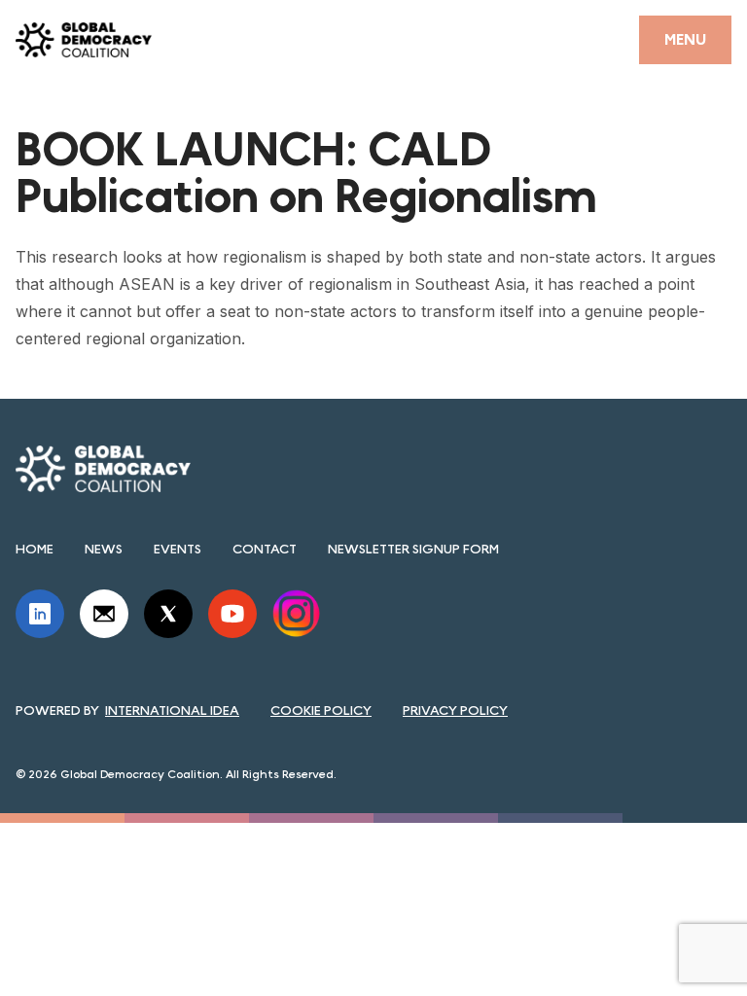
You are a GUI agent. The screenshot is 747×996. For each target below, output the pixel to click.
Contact (264, 548)
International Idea (172, 710)
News (104, 548)
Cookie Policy (321, 710)
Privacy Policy (455, 710)
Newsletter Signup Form (413, 548)
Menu (685, 39)
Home (34, 548)
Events (177, 548)
